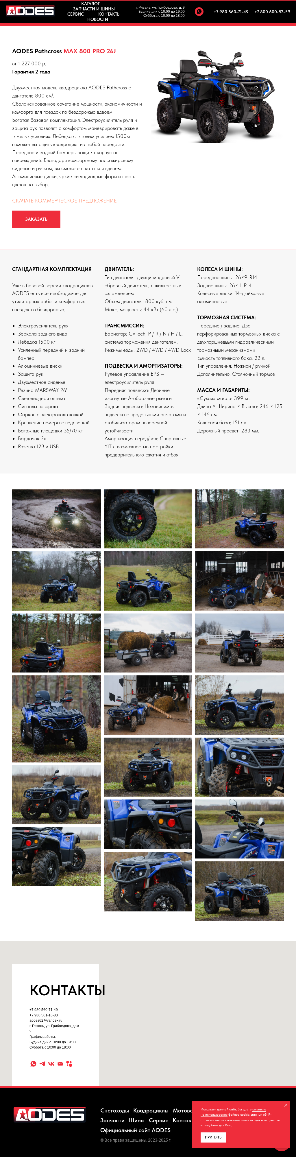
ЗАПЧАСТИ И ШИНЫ (94, 9)
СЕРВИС (75, 14)
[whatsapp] (199, 11)
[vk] (51, 1063)
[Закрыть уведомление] (286, 1105)
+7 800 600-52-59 (272, 11)
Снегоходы (114, 1110)
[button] (36, 219)
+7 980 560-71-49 (231, 11)
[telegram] (42, 1063)
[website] (69, 1063)
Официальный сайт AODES (135, 1130)
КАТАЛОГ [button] (90, 3)
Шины (137, 1120)
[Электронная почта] (60, 1063)
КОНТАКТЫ (109, 14)
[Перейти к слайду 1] (217, 134)
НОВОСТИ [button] (97, 19)
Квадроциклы (151, 1110)
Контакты (185, 1120)
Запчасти (112, 1120)
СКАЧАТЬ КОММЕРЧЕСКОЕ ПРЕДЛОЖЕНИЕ (64, 201)
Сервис (158, 1120)
